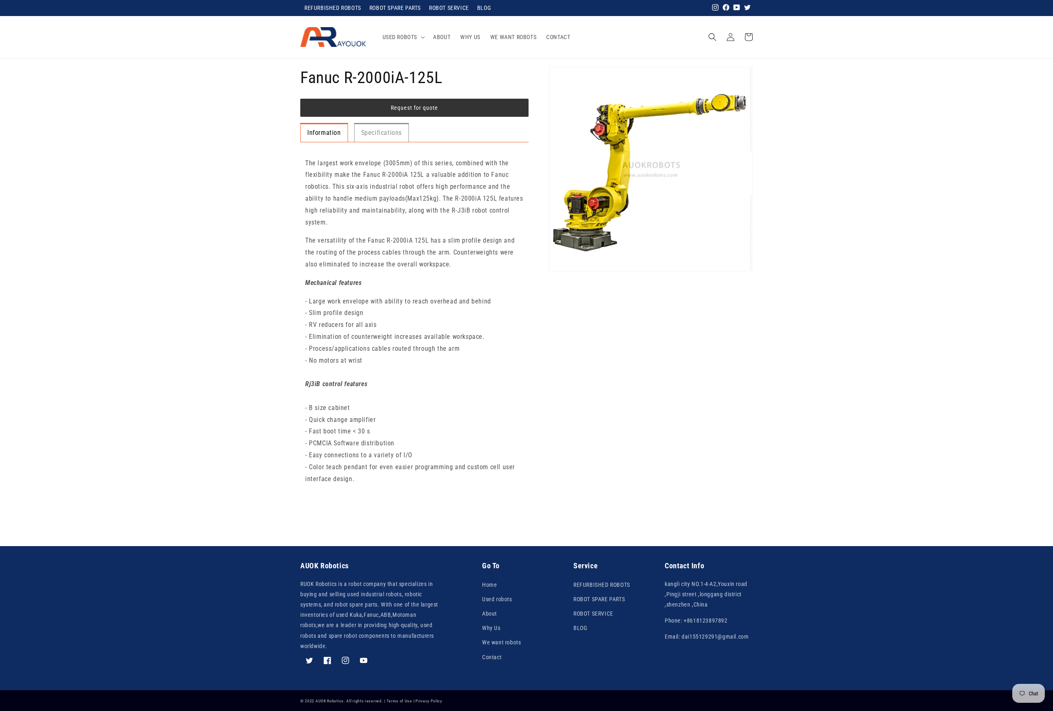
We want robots (501, 642)
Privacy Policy (428, 701)
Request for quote (414, 107)
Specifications (381, 133)
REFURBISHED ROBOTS (332, 8)
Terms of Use (399, 701)
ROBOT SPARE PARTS (395, 8)
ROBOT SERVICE (449, 8)
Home (489, 584)
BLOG (484, 8)
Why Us (491, 628)
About (489, 613)
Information (324, 133)
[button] (403, 37)
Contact (491, 657)
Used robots (497, 599)
